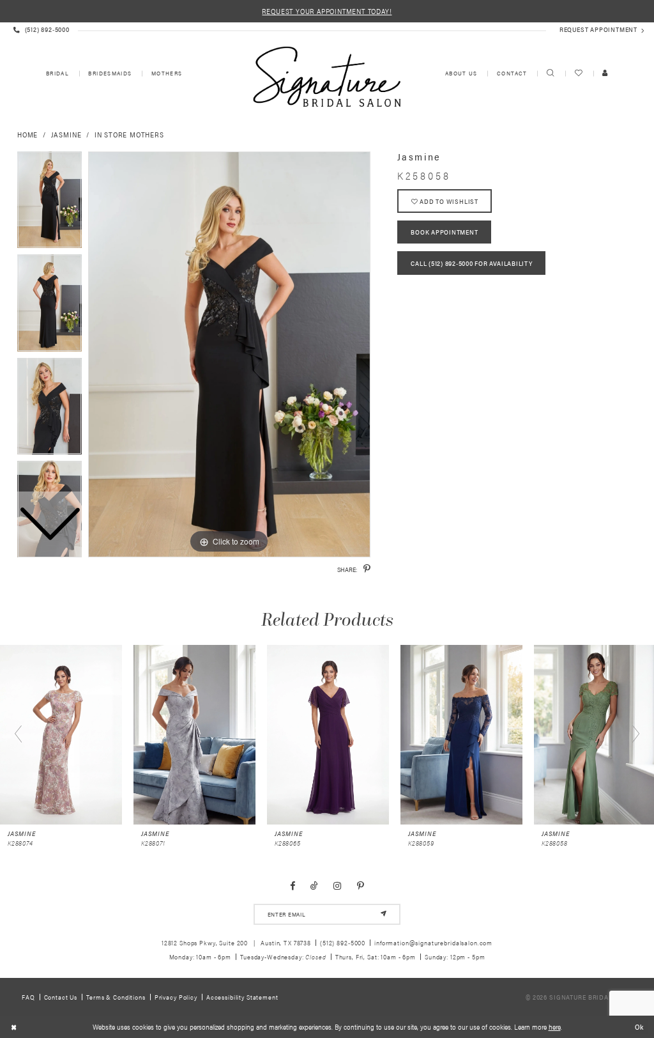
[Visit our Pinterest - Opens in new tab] (361, 886)
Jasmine (66, 134)
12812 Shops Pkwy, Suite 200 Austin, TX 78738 (236, 942)
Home (27, 134)
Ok (639, 1026)
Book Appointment (444, 232)
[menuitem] (56, 74)
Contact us (61, 997)
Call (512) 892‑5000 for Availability (471, 263)
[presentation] (61, 735)
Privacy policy (176, 997)
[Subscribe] (383, 914)
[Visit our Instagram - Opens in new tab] (337, 886)
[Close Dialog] (14, 1027)
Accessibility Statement (242, 997)
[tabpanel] (229, 354)
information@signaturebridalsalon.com (433, 942)
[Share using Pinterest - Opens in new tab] (366, 569)
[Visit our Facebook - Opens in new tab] (292, 886)
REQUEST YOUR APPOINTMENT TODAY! (327, 11)
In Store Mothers (129, 134)
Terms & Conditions (116, 997)
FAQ (28, 997)
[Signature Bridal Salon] (326, 77)
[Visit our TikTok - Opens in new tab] (314, 886)
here (555, 1027)
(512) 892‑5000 (342, 942)
